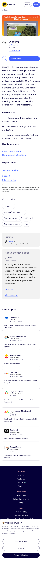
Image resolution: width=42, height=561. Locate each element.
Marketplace (11, 4)
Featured (21, 479)
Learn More (17, 59)
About (21, 475)
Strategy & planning (12, 224)
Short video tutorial (11, 151)
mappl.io (15, 449)
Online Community (21, 499)
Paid (26, 224)
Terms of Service (10, 170)
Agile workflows (10, 218)
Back (5, 10)
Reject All (21, 548)
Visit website (11, 295)
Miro (13, 319)
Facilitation (8, 206)
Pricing (21, 486)
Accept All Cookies (21, 555)
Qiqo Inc (14, 45)
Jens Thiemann (17, 375)
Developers (21, 495)
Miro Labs (15, 338)
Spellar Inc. (16, 432)
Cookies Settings (21, 541)
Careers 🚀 (21, 482)
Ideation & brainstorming (14, 212)
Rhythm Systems (18, 394)
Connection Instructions (14, 155)
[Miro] (4, 4)
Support (6, 175)
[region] (21, 540)
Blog (21, 502)
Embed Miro (26, 218)
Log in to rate (14, 50)
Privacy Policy (21, 512)
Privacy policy (9, 180)
